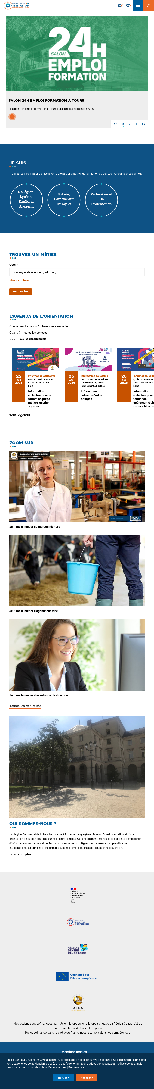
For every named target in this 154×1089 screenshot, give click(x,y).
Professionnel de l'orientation (101, 199)
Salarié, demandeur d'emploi (64, 199)
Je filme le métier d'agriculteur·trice (33, 611)
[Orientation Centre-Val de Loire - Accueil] (15, 5)
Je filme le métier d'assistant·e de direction (38, 695)
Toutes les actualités (25, 706)
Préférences (76, 1067)
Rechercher (20, 291)
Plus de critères (19, 280)
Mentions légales (74, 1052)
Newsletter (120, 5)
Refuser (63, 1077)
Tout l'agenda (19, 415)
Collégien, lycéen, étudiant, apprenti (26, 199)
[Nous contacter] (128, 5)
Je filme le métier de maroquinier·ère (34, 527)
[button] (114, 124)
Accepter (87, 1077)
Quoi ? (13, 265)
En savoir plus (20, 854)
